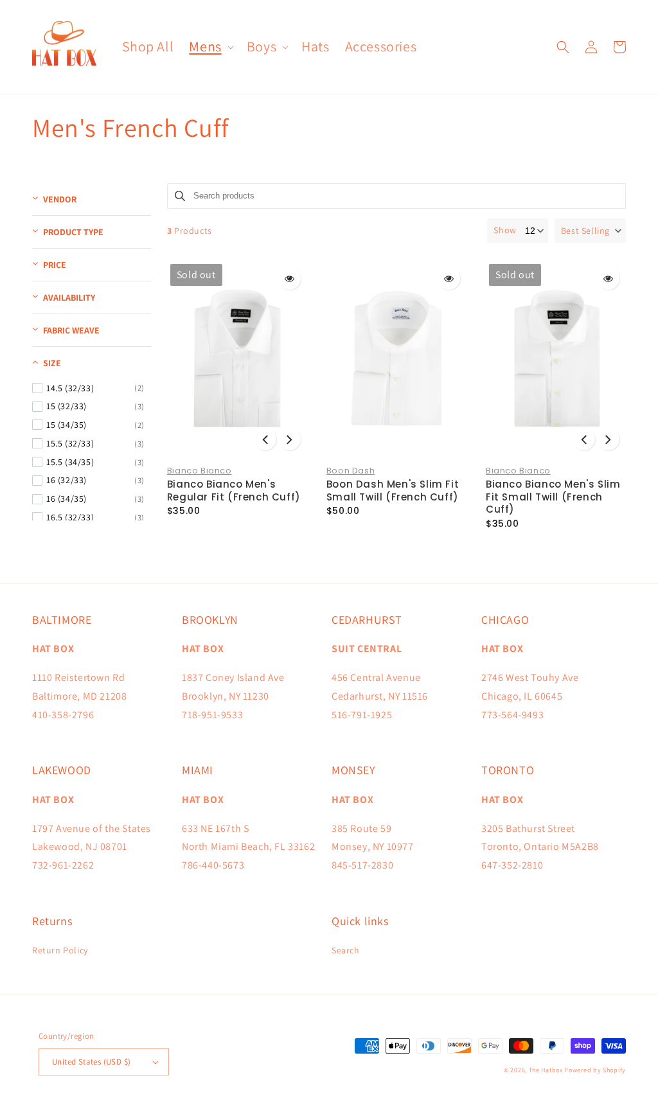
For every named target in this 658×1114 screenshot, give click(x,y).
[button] (209, 47)
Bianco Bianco (199, 470)
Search (346, 950)
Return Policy (60, 950)
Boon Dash (350, 470)
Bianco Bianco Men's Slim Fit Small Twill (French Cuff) (553, 497)
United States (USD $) (91, 1061)
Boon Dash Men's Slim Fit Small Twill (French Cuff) (392, 490)
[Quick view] (289, 278)
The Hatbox (546, 1070)
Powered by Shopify (595, 1070)
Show (505, 230)
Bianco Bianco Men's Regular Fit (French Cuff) (234, 490)
